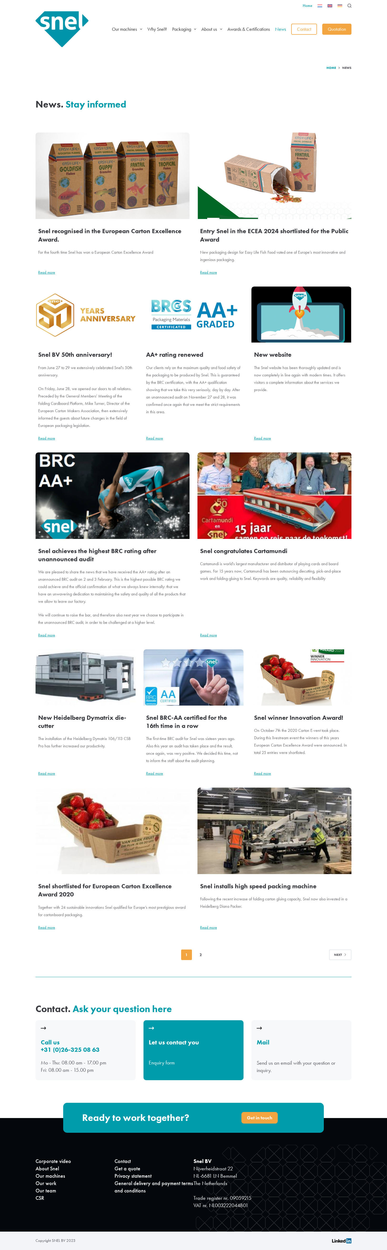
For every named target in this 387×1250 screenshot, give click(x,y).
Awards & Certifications (248, 29)
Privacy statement (133, 1175)
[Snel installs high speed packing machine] (274, 831)
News (280, 29)
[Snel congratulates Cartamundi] (274, 495)
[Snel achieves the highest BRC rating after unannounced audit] (113, 495)
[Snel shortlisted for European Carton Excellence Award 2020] (113, 831)
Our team (46, 1190)
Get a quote (127, 1168)
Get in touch (259, 1118)
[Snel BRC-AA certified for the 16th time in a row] (193, 677)
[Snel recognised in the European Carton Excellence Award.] (113, 175)
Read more (46, 273)
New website (272, 354)
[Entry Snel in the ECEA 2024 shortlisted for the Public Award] (274, 175)
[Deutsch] (340, 5)
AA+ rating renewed (174, 354)
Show (193, 1051)
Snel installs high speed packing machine (258, 886)
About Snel (47, 1168)
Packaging (181, 29)
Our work (46, 1183)
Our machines (124, 29)
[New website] (301, 315)
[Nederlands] (319, 5)
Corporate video (53, 1161)
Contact (304, 29)
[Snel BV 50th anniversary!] (86, 315)
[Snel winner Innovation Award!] (301, 677)
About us (209, 29)
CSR (40, 1198)
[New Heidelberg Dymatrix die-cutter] (86, 677)
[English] (330, 5)
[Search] (349, 6)
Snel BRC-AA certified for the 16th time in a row (186, 721)
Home (307, 5)
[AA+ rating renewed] (193, 315)
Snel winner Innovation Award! (298, 717)
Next (338, 955)
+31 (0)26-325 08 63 (70, 1049)
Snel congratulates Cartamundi (243, 551)
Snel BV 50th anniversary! (75, 354)
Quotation (337, 29)
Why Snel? (157, 29)
